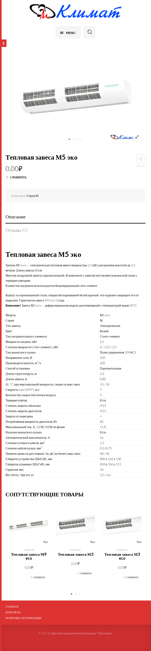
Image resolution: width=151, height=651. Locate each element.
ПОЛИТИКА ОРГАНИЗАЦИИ (23, 618)
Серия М (32, 195)
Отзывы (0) (17, 229)
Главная (12, 606)
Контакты (13, 612)
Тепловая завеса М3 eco (122, 556)
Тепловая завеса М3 (75, 554)
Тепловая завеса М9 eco (29, 556)
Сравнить (18, 177)
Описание (16, 216)
